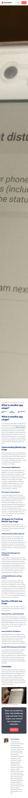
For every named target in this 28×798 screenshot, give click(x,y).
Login (24, 2)
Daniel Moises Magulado (12, 704)
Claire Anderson (12, 412)
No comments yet (21, 412)
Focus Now (14, 729)
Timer (18, 2)
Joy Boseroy (10, 485)
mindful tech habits (6, 595)
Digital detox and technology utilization (12, 402)
